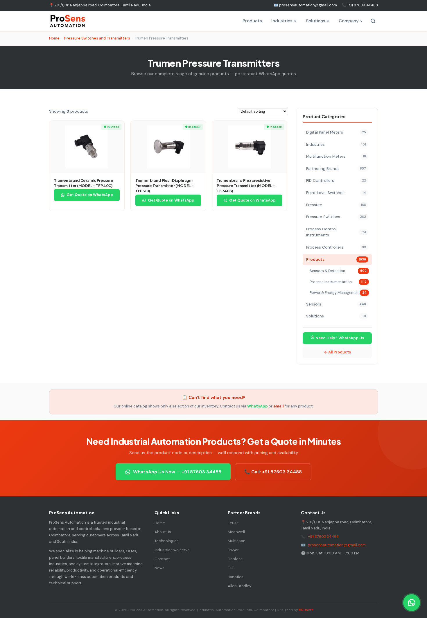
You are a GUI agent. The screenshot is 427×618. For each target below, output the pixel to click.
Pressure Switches (336, 216)
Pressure (336, 204)
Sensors (336, 304)
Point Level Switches (336, 192)
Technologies (167, 540)
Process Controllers (336, 247)
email (278, 406)
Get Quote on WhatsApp (90, 194)
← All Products (337, 352)
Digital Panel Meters (336, 132)
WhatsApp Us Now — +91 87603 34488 (177, 472)
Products (252, 21)
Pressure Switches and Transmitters (97, 38)
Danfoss (235, 558)
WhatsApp (257, 406)
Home (54, 38)
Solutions (315, 21)
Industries (282, 21)
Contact (162, 558)
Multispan (236, 540)
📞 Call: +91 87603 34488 (273, 472)
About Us (163, 531)
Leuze (233, 522)
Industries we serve (172, 549)
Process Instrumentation (338, 282)
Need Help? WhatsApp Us (339, 337)
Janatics (235, 576)
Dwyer (233, 549)
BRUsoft (306, 610)
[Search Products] (373, 21)
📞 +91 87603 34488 (360, 5)
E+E (231, 567)
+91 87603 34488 (323, 536)
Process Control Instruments (336, 232)
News (159, 567)
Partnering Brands (336, 168)
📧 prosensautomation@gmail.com (305, 5)
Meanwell (236, 531)
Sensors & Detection (338, 271)
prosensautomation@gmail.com (337, 544)
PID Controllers (336, 180)
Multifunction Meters (336, 156)
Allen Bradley (239, 585)
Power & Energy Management (338, 292)
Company (349, 21)
